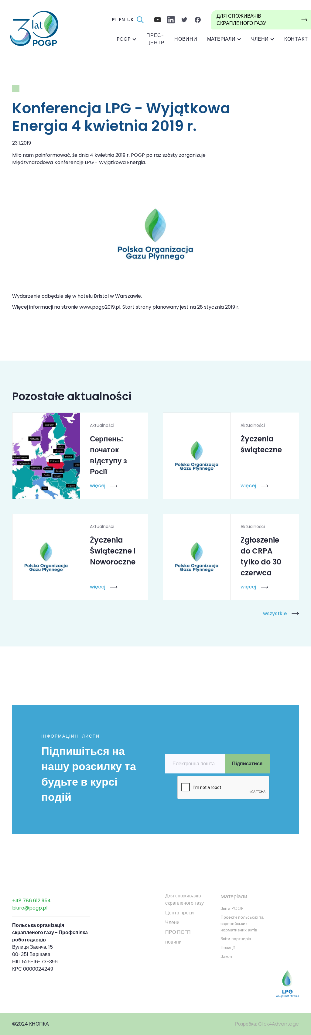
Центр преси (179, 912)
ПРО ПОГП (178, 932)
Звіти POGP (232, 908)
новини (185, 39)
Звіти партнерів (235, 939)
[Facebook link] (157, 19)
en (122, 19)
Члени (172, 922)
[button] (127, 39)
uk (130, 19)
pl (114, 19)
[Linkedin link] (171, 19)
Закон (226, 956)
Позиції (227, 947)
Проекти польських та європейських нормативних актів (242, 923)
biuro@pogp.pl (29, 907)
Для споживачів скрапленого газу (184, 899)
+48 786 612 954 (31, 900)
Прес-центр (155, 39)
